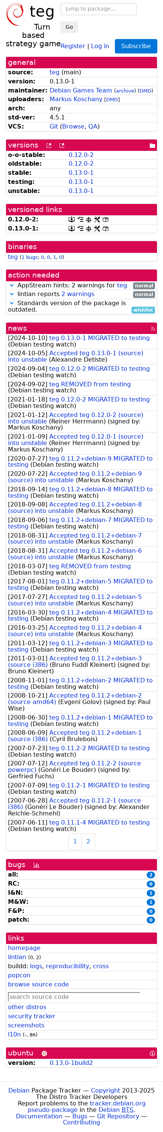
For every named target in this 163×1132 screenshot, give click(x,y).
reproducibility (67, 966)
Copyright (105, 1090)
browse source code (38, 984)
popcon (19, 975)
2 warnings (77, 294)
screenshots (26, 1025)
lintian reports (84, 294)
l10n (14, 1034)
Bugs (79, 1116)
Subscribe (136, 46)
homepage (24, 948)
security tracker (31, 1016)
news (17, 328)
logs (36, 966)
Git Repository (118, 1116)
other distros (27, 1007)
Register (73, 45)
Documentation (39, 1116)
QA (92, 126)
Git (54, 126)
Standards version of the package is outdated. (80, 306)
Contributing (81, 1122)
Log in (100, 45)
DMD (145, 91)
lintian (17, 957)
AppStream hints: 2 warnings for (84, 285)
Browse (73, 126)
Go (69, 27)
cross (101, 966)
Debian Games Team (81, 90)
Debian (19, 1090)
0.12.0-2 (81, 154)
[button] (12, 285)
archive (125, 91)
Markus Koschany (76, 99)
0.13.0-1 (81, 172)
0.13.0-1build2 (71, 1062)
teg (55, 72)
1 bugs (30, 257)
